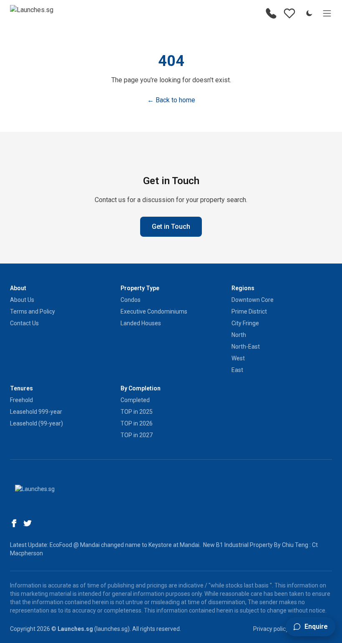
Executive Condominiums (154, 311)
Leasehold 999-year (36, 411)
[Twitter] (27, 523)
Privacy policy (271, 628)
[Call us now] (271, 13)
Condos (131, 299)
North (238, 335)
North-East (245, 346)
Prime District (249, 311)
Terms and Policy (32, 311)
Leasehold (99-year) (36, 423)
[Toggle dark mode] (309, 13)
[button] (310, 626)
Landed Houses (141, 323)
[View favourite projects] (289, 13)
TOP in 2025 (137, 411)
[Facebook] (14, 523)
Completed (135, 400)
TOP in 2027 (137, 435)
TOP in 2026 (137, 423)
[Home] (32, 13)
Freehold (21, 400)
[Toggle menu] (327, 13)
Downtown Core (252, 299)
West (238, 358)
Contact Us (24, 323)
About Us (22, 299)
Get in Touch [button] (171, 226)
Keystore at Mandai (173, 545)
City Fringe (245, 323)
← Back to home (171, 100)
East (237, 370)
